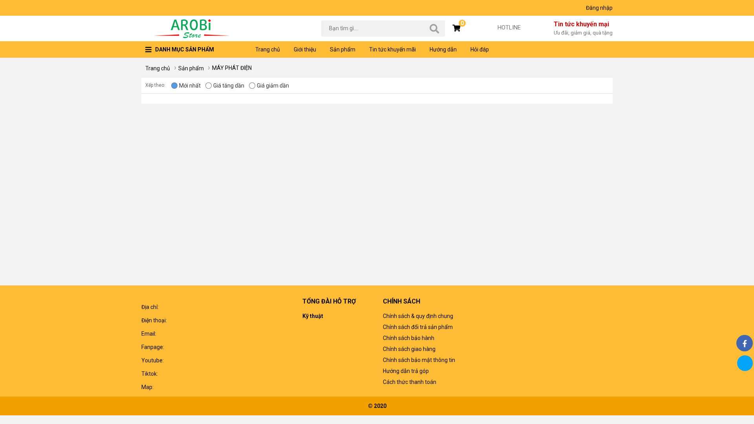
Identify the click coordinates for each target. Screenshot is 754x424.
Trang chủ (267, 49)
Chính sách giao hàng (409, 349)
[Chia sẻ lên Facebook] (744, 343)
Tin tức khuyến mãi (392, 49)
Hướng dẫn (443, 49)
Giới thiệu (305, 49)
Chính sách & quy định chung (418, 316)
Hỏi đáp (479, 49)
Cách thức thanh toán (409, 382)
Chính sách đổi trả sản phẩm (418, 327)
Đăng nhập (599, 8)
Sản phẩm (342, 49)
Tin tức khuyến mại (583, 28)
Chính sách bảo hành (408, 338)
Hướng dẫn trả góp (406, 371)
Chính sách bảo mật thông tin (419, 360)
